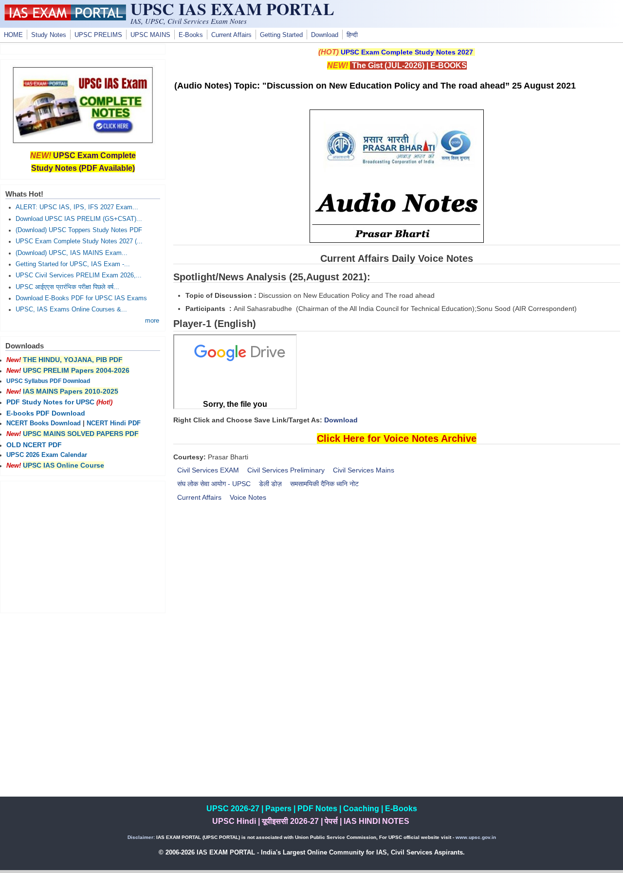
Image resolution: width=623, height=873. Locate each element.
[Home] (65, 18)
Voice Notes (248, 497)
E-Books (191, 35)
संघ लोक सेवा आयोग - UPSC (214, 484)
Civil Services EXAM (208, 470)
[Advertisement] (396, 592)
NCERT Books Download (43, 423)
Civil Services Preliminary (286, 470)
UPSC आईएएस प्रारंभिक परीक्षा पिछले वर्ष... (67, 287)
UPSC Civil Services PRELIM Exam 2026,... (79, 275)
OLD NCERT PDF (34, 445)
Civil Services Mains (363, 470)
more (152, 320)
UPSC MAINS (150, 35)
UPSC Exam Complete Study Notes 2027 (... (79, 241)
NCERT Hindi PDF (114, 423)
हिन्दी (352, 35)
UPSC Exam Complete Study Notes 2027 (407, 52)
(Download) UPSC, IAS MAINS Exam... (72, 253)
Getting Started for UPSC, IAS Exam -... (73, 264)
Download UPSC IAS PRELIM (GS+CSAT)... (79, 219)
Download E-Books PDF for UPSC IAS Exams (81, 298)
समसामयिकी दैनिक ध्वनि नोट (324, 484)
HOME (13, 35)
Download (324, 35)
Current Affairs (231, 35)
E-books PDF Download (45, 413)
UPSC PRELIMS (98, 35)
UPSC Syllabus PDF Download (48, 381)
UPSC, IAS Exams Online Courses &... (71, 309)
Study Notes (48, 35)
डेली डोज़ (270, 484)
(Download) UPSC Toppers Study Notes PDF (79, 230)
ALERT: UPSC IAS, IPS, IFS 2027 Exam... (77, 207)
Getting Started (281, 35)
